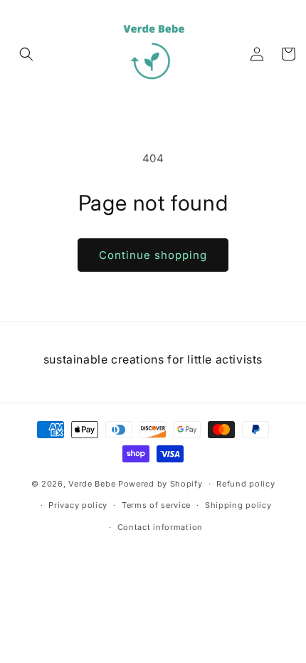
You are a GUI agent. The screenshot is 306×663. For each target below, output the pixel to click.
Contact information (160, 527)
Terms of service (156, 505)
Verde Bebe (91, 484)
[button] (26, 54)
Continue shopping (153, 255)
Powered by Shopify (160, 484)
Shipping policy (238, 505)
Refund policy (245, 484)
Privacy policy (77, 505)
